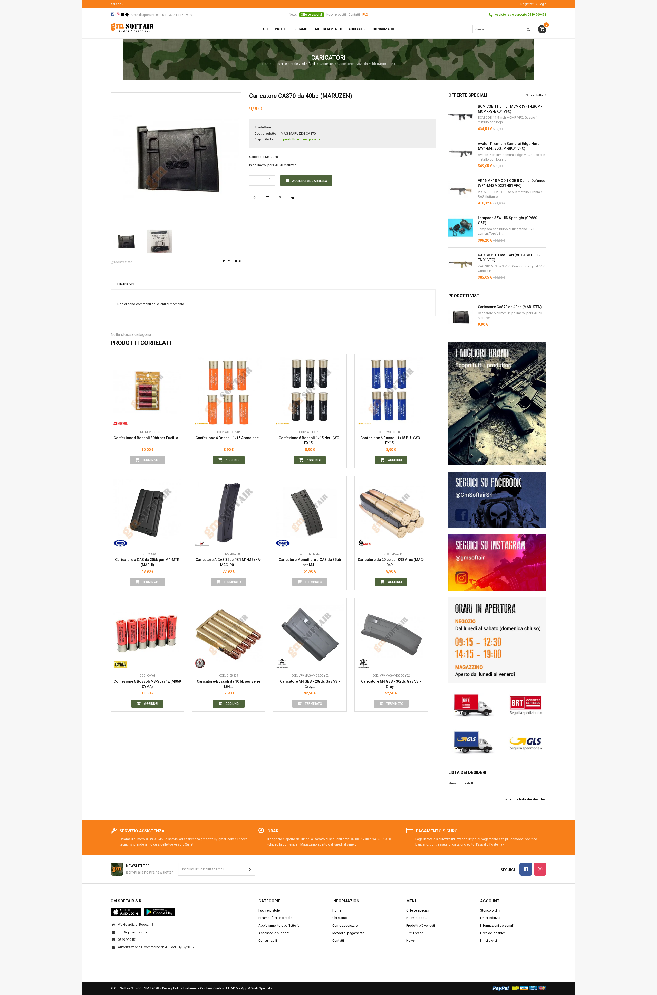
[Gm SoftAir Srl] (132, 27)
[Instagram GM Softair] (497, 562)
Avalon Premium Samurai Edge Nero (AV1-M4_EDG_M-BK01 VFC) (509, 146)
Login (542, 4)
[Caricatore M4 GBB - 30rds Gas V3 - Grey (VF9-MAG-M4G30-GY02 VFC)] (391, 634)
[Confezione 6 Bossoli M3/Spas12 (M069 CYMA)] (147, 634)
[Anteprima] (176, 385)
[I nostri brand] (497, 403)
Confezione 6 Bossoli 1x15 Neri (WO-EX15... (310, 440)
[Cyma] (120, 663)
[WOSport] (202, 420)
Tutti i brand (414, 933)
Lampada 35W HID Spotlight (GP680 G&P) (507, 220)
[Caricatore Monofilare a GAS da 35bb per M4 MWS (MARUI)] (310, 513)
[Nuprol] (120, 420)
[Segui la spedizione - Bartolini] (497, 704)
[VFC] (283, 663)
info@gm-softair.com (134, 932)
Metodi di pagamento (348, 933)
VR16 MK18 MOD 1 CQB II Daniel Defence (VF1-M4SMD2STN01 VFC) (511, 183)
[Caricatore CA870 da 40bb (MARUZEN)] (126, 241)
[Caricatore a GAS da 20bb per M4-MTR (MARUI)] (147, 513)
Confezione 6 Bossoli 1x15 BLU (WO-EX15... (391, 440)
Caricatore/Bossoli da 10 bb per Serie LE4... (228, 684)
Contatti (354, 14)
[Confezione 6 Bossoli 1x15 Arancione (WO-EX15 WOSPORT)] (229, 391)
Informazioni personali (497, 925)
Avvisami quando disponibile (176, 396)
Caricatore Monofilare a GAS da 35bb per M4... (310, 562)
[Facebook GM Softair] (497, 500)
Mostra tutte (122, 262)
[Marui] (120, 541)
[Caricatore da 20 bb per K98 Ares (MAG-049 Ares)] (391, 513)
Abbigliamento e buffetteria (278, 925)
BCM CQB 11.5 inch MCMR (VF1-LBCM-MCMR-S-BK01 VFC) (510, 109)
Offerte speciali (312, 14)
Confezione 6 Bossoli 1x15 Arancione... (229, 438)
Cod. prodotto (265, 133)
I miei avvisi (488, 940)
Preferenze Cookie (197, 988)
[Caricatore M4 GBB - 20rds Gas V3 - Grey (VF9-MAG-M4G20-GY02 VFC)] (310, 634)
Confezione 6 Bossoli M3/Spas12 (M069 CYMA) (147, 684)
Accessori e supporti (273, 933)
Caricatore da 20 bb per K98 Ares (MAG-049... (391, 562)
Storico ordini (490, 910)
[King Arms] (202, 541)
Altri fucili (309, 64)
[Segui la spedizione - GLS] (497, 741)
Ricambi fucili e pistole (275, 918)
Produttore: (263, 127)
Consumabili (267, 940)
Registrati (527, 4)
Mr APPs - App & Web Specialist (250, 988)
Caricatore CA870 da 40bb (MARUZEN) (510, 307)
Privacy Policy (172, 988)
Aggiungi (232, 460)
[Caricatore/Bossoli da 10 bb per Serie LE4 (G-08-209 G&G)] (229, 634)
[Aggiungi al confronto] (267, 197)
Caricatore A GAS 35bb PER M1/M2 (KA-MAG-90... (229, 562)
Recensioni (125, 283)
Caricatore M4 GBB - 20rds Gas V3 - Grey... (310, 684)
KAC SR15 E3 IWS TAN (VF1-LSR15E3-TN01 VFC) (509, 257)
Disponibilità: (264, 139)
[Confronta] (176, 420)
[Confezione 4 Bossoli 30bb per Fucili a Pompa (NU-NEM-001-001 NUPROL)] (147, 391)
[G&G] (202, 663)
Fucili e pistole (287, 64)
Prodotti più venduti (420, 925)
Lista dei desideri (467, 772)
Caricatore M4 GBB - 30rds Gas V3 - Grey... (391, 684)
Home (266, 64)
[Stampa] (293, 197)
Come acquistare (345, 925)
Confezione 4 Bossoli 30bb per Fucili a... (147, 438)
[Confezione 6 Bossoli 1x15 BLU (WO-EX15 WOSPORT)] (391, 391)
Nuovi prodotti (336, 14)
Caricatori (327, 64)
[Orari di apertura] (497, 640)
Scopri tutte (535, 95)
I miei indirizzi (490, 918)
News (293, 14)
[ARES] (364, 541)
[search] (528, 29)
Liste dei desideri (493, 933)
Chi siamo (339, 918)
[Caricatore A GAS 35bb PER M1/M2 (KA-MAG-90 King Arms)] (229, 513)
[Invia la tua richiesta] (280, 197)
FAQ (365, 14)
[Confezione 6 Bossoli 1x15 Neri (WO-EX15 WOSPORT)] (310, 391)
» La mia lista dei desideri (525, 799)
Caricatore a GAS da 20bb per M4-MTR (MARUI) (147, 562)
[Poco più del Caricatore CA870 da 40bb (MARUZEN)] (460, 317)
